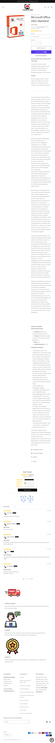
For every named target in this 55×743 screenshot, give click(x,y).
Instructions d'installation (26, 713)
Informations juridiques (25, 685)
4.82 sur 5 (31, 475)
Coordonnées (23, 710)
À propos (22, 677)
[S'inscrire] (27, 721)
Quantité (33, 40)
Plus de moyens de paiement (41, 55)
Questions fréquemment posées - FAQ (25, 681)
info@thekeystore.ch (9, 691)
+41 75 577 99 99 (8, 689)
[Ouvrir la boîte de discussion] (52, 740)
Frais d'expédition (41, 26)
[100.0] (23, 498)
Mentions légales (24, 703)
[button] (3, 7)
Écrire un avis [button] (27, 490)
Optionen (33, 33)
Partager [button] (34, 461)
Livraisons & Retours (24, 689)
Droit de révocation (24, 700)
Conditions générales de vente (27, 692)
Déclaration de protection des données (27, 696)
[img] (7, 511)
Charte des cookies (24, 707)
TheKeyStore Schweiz (16, 739)
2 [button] (25, 579)
